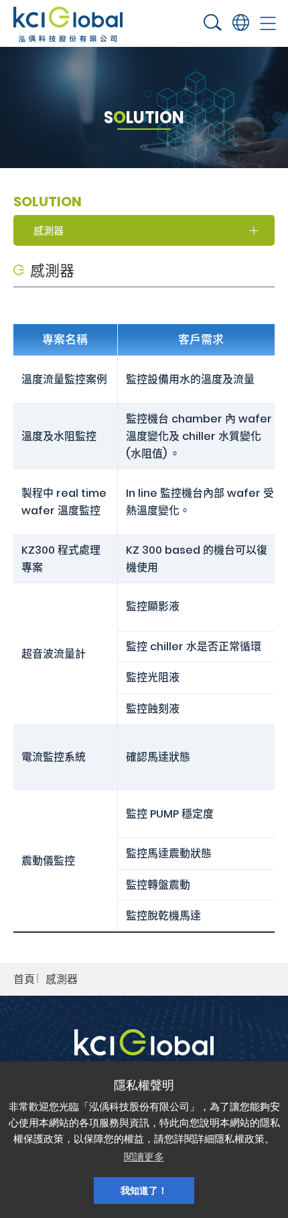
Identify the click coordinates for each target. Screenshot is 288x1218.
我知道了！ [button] (144, 1190)
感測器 (62, 979)
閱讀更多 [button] (144, 1156)
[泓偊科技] (68, 24)
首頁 (24, 979)
